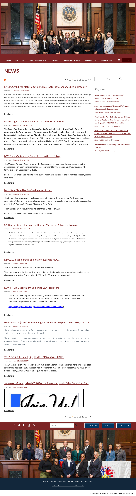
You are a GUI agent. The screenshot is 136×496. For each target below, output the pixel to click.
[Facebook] (14, 425)
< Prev (67, 79)
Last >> (90, 79)
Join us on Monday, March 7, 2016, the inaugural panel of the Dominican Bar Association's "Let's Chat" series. (64, 383)
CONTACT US (124, 426)
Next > (88, 79)
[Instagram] (34, 425)
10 (83, 80)
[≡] (118, 60)
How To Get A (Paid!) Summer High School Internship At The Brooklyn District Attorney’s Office (57, 322)
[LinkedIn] (24, 425)
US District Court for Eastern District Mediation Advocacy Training (41, 224)
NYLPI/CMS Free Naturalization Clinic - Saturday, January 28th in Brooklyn (45, 86)
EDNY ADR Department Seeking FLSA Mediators (31, 287)
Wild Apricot (107, 493)
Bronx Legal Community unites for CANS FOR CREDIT (34, 121)
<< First (65, 79)
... (70, 80)
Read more (9, 114)
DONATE (108, 426)
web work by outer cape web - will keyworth (68, 486)
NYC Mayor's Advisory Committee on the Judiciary (32, 156)
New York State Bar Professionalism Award (28, 190)
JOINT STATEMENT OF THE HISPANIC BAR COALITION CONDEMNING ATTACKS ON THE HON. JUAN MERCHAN (112, 134)
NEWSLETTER (92, 426)
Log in (126, 60)
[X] (19, 425)
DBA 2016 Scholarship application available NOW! (32, 259)
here (11, 178)
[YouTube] (29, 425)
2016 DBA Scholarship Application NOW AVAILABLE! (34, 357)
